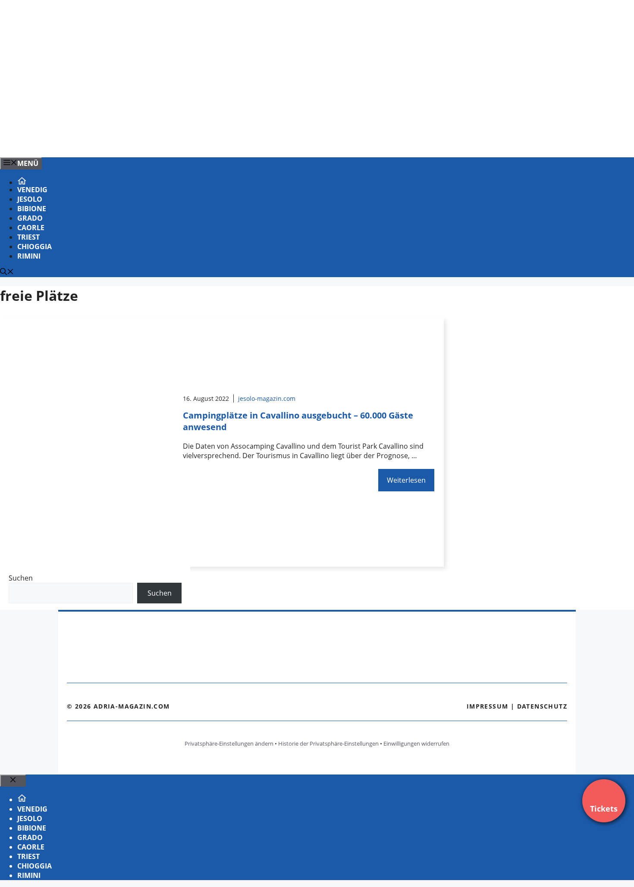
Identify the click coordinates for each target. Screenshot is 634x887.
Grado (30, 218)
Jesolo (29, 199)
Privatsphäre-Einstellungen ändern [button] (229, 743)
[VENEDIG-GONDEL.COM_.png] (174, 141)
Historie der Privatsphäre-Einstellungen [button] (328, 743)
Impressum (487, 706)
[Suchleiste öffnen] (7, 272)
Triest (28, 237)
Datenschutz (542, 706)
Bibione (31, 208)
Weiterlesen (406, 480)
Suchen (21, 578)
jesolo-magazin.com (266, 398)
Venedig (32, 189)
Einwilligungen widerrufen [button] (416, 743)
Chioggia (34, 246)
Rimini (29, 256)
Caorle (30, 227)
